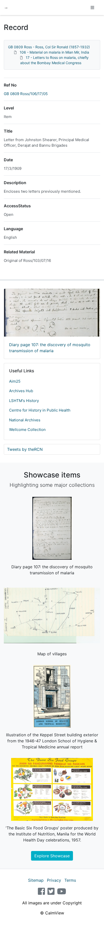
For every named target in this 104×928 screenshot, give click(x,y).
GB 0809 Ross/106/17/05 (26, 93)
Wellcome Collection (27, 429)
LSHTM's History (24, 400)
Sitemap (36, 880)
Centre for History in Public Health (39, 410)
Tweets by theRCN (25, 449)
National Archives (24, 420)
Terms (70, 880)
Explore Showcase (52, 855)
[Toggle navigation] (92, 7)
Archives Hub (21, 390)
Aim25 (14, 381)
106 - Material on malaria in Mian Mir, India (54, 52)
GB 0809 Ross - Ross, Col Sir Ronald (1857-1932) (49, 47)
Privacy (54, 880)
